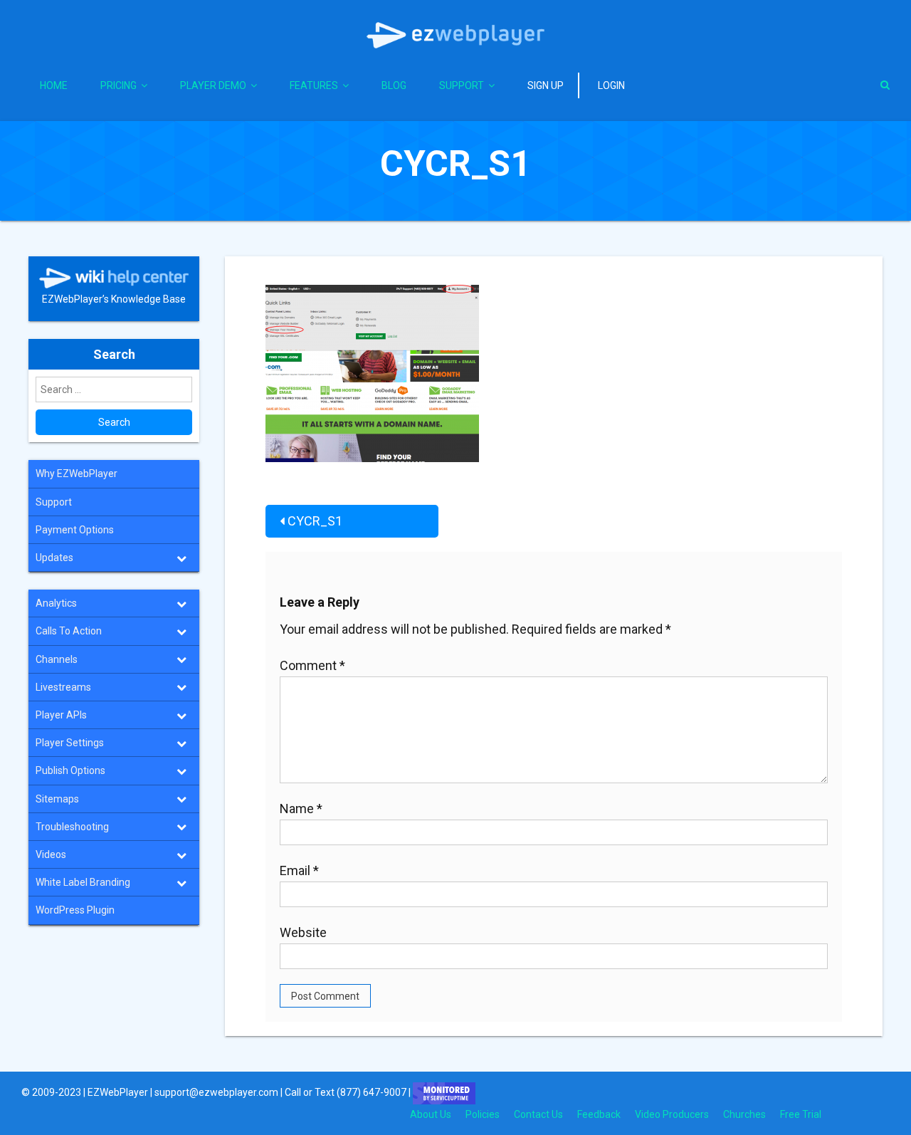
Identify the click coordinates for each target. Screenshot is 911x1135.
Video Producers (672, 1114)
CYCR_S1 (315, 520)
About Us (430, 1114)
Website (303, 932)
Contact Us (538, 1114)
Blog (393, 85)
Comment (312, 665)
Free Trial (800, 1114)
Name (301, 808)
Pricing (118, 85)
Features (314, 85)
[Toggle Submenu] (181, 557)
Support (461, 85)
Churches (744, 1114)
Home (54, 85)
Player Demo (213, 85)
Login (611, 85)
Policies (482, 1114)
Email (299, 870)
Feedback (599, 1114)
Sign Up (545, 85)
